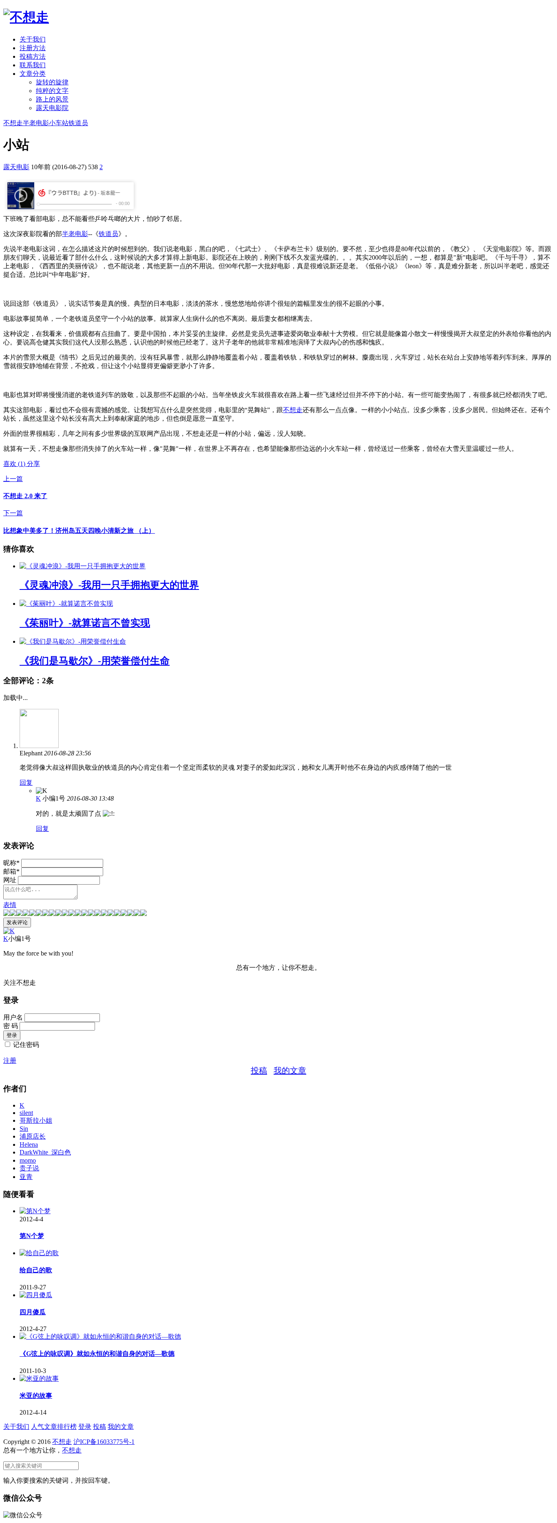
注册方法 (33, 47)
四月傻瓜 (33, 1312)
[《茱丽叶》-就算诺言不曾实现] (66, 603)
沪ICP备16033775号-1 (104, 1441)
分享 (33, 463)
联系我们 (33, 65)
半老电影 (36, 122)
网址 (9, 879)
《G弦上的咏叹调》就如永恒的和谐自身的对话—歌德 (97, 1353)
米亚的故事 (36, 1395)
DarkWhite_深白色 (45, 1152)
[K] (9, 930)
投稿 (259, 1070)
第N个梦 (32, 1235)
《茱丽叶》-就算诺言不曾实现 (85, 623)
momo (28, 1160)
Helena (29, 1144)
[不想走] (26, 17)
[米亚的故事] (39, 1378)
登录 (84, 1426)
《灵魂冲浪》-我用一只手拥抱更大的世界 (109, 585)
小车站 (59, 122)
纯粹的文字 (52, 90)
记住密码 (26, 1044)
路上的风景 (52, 99)
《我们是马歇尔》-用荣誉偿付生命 (95, 661)
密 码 (10, 1025)
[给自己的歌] (39, 1252)
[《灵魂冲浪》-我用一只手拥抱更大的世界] (83, 566)
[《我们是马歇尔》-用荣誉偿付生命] (73, 641)
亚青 (26, 1176)
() (15, 463)
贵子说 (29, 1168)
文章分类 (33, 73)
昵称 (11, 862)
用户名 (13, 1017)
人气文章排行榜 (54, 1426)
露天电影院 (52, 107)
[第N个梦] (35, 1210)
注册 (9, 1060)
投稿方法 (33, 56)
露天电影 (16, 166)
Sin (24, 1128)
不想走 (13, 122)
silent (26, 1112)
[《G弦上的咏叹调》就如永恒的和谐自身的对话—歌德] (100, 1336)
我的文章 (290, 1070)
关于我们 (33, 39)
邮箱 (11, 871)
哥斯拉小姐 (36, 1120)
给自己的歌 (36, 1270)
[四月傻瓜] (36, 1294)
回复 (26, 782)
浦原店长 (33, 1136)
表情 (9, 904)
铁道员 (78, 122)
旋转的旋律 (52, 82)
